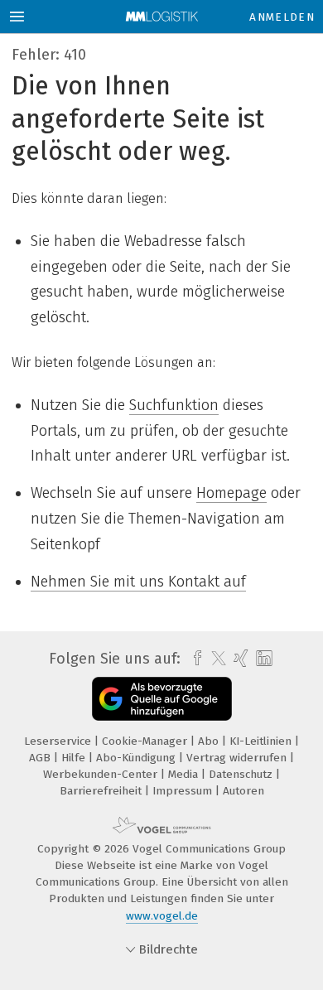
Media (184, 774)
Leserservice (59, 741)
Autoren (243, 791)
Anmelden (282, 17)
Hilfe (75, 758)
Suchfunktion (174, 405)
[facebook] (193, 658)
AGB (41, 758)
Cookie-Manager (146, 741)
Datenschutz (242, 774)
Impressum (183, 791)
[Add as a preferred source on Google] (162, 699)
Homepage (231, 493)
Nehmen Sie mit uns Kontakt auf (138, 581)
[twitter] (214, 659)
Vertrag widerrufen (238, 758)
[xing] (239, 659)
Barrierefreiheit (102, 791)
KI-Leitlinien (262, 741)
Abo (210, 741)
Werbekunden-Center (102, 774)
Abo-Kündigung (137, 758)
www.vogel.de (162, 916)
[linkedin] (262, 659)
